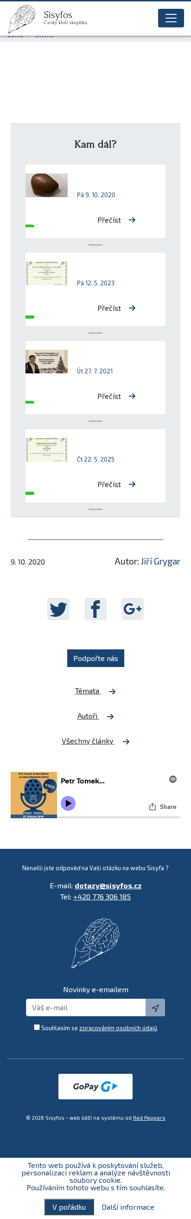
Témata (88, 690)
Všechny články (88, 740)
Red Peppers (149, 1118)
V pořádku (69, 1206)
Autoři (88, 715)
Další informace (128, 1207)
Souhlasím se (99, 1028)
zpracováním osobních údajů (118, 1028)
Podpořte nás (95, 658)
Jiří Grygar (160, 561)
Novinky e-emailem (95, 989)
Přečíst (109, 219)
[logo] (25, 19)
